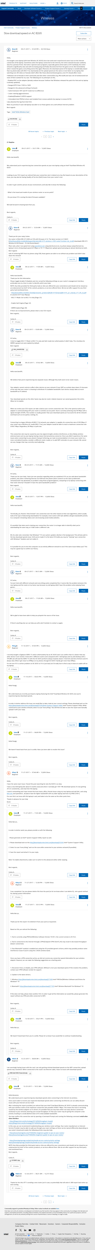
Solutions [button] (33, 3)
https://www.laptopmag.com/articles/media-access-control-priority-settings (35, 1140)
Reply (83, 124)
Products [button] (13, 3)
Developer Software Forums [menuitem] (32, 8)
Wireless (34, 28)
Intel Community (9, 28)
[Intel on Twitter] (20, 1230)
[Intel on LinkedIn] (25, 1230)
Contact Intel (34, 1224)
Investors (51, 1224)
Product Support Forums (23, 28)
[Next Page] (53, 136)
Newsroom (43, 1224)
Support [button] (23, 3)
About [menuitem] (19, 8)
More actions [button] (82, 39)
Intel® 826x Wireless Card (20, 112)
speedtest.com (40, 246)
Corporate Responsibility (70, 1224)
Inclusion (82, 1224)
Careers (57, 1224)
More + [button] (43, 3)
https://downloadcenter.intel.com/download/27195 (37, 986)
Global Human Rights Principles (28, 1242)
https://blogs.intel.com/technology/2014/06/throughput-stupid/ (31, 1121)
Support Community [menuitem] (7, 8)
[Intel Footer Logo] (6, 1234)
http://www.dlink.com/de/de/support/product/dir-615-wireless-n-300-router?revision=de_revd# (41, 241)
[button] (87, 49)
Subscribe (83, 33)
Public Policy (19, 1226)
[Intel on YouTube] (29, 1230)
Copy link (72, 220)
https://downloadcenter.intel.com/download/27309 (35, 979)
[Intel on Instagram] (34, 1230)
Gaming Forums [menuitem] (68, 8)
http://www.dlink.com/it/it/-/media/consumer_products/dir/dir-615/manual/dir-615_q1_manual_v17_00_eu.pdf (48, 293)
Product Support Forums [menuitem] (52, 8)
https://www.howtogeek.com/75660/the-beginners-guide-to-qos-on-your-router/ (37, 1133)
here (57, 1208)
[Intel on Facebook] (16, 1230)
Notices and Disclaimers (21, 1241)
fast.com (9, 793)
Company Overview (21, 1224)
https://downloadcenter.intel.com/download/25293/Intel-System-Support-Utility (36, 705)
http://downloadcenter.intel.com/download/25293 (47, 842)
